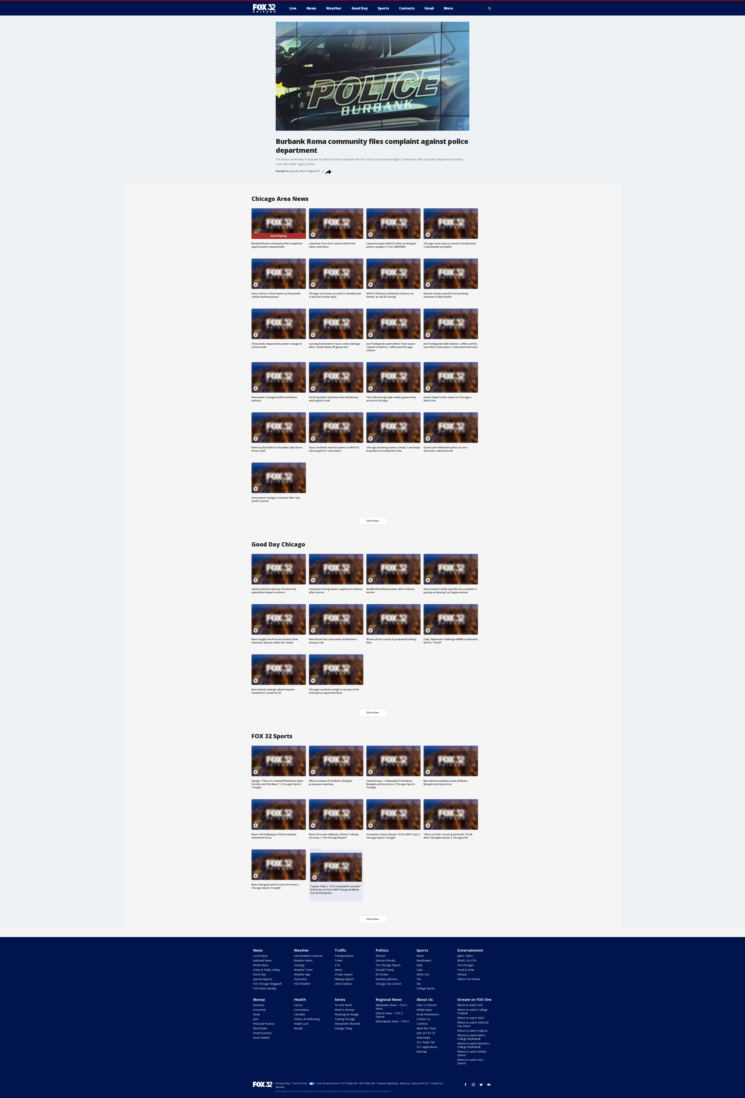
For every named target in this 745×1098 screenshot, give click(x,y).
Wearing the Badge (347, 1014)
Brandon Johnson (387, 979)
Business (258, 1005)
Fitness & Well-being (307, 1019)
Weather (301, 950)
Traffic (340, 950)
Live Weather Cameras (308, 956)
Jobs (255, 1019)
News (258, 950)
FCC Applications (427, 1047)
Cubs (420, 970)
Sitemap (422, 1051)
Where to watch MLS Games (470, 1061)
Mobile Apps (424, 1010)
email (489, 1085)
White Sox (423, 974)
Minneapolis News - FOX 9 (392, 1021)
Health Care (301, 1023)
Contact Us (424, 1019)
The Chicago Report (388, 965)
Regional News (389, 999)
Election (380, 956)
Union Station (343, 984)
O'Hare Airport (344, 974)
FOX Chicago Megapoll (267, 984)
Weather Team (303, 970)
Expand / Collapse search (489, 8)
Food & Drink (465, 970)
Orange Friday (343, 1028)
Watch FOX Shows (468, 979)
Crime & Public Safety (266, 970)
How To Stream (427, 1005)
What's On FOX (466, 960)
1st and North (343, 1005)
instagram (473, 1085)
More (448, 8)
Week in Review (344, 1010)
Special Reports (262, 979)
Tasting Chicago (345, 1019)
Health (300, 999)
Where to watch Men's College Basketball (471, 1037)
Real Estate (260, 1028)
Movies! (462, 974)
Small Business (262, 1033)
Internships (423, 1037)
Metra (338, 970)
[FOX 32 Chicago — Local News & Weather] (266, 8)
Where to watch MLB (470, 1018)
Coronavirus (301, 1010)
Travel (338, 960)
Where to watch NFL (470, 1005)
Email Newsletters (428, 1014)
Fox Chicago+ (466, 965)
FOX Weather (302, 984)
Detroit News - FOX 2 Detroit (389, 1014)
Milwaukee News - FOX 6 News (391, 1006)
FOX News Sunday (264, 988)
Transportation (344, 956)
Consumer (259, 1010)
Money (259, 999)
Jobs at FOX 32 (426, 1033)
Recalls (298, 1028)
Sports (422, 950)
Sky (419, 984)
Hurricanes (300, 979)
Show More (372, 520)
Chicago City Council (388, 984)
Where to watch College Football (472, 1011)
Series (340, 999)
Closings (299, 965)
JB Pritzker (382, 974)
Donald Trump (385, 970)
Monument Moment (347, 1023)
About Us (425, 999)
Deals (256, 1014)
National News (262, 960)
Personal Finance (264, 1023)
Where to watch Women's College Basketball (473, 1045)
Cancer (298, 1005)
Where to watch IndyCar (472, 1030)
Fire (419, 979)
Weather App (302, 974)
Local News (260, 956)
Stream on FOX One (474, 999)
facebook (466, 1085)
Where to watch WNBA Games (471, 1053)
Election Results (385, 960)
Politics (382, 950)
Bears (420, 956)
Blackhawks (424, 960)
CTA (337, 965)
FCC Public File (426, 1042)
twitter (481, 1085)
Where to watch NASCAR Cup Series (473, 1024)
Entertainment (470, 950)
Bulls (420, 965)
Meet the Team (426, 1028)
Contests (422, 1023)
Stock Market (261, 1037)
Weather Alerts (303, 960)
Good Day (259, 974)
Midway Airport (344, 979)
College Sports (426, 988)
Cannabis (299, 1014)
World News (260, 965)
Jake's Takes (465, 956)
